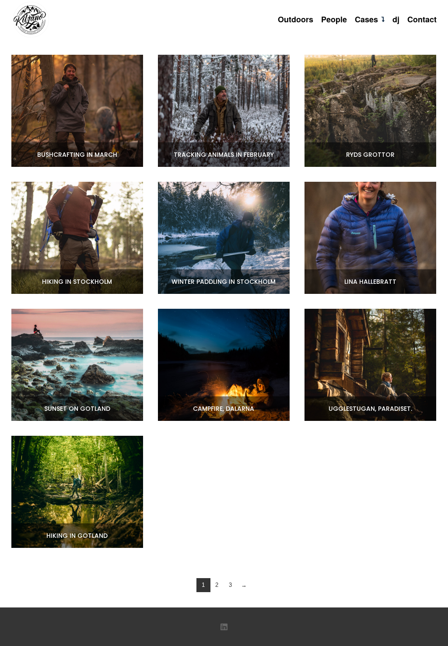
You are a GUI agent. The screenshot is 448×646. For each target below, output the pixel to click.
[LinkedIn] (224, 627)
